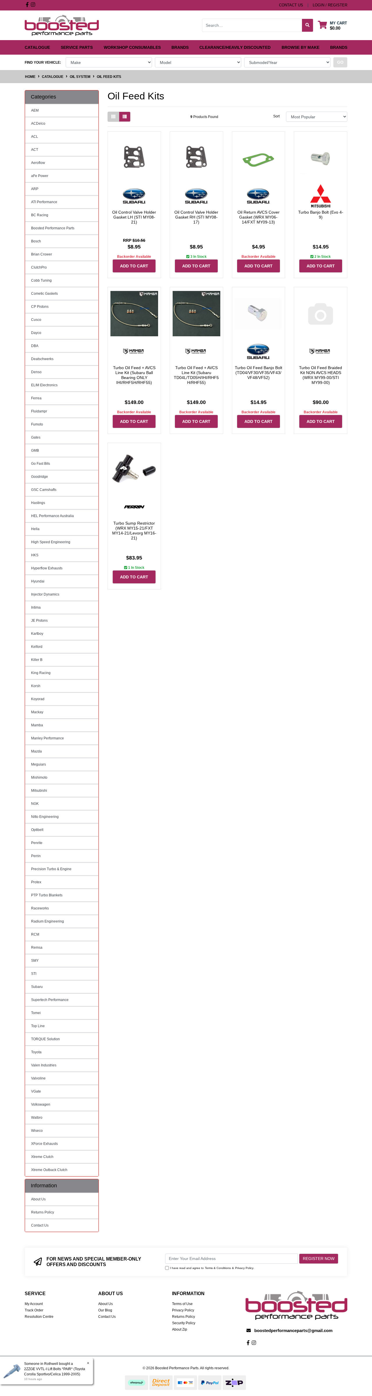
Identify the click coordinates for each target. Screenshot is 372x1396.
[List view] (124, 117)
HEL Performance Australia (52, 516)
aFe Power (39, 176)
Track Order (34, 1310)
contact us (291, 5)
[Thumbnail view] (113, 117)
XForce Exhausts (44, 1144)
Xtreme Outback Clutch (49, 1170)
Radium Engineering (47, 921)
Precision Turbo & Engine (51, 869)
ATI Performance (44, 202)
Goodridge (39, 477)
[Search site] (307, 25)
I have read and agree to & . (212, 1268)
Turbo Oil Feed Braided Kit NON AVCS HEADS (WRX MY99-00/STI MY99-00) (320, 375)
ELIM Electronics (44, 385)
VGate (36, 1091)
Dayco (36, 333)
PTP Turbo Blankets (46, 895)
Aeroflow (38, 163)
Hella (35, 529)
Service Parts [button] (77, 47)
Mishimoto (39, 777)
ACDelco (38, 123)
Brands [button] (180, 47)
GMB (35, 450)
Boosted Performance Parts (52, 228)
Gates (35, 437)
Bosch (36, 241)
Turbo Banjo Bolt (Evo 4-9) (320, 214)
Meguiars (38, 764)
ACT (34, 150)
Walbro (36, 1118)
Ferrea (36, 398)
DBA (34, 346)
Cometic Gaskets (44, 294)
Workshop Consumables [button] (132, 47)
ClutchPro (39, 267)
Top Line (38, 1026)
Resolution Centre (39, 1317)
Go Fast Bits (40, 464)
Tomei (36, 1013)
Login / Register (330, 5)
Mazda (36, 751)
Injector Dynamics (45, 594)
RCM (35, 934)
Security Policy (183, 1323)
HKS (34, 555)
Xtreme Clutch (42, 1157)
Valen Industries (43, 1065)
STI (33, 974)
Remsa (36, 947)
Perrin (36, 856)
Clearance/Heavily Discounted (235, 47)
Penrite (36, 843)
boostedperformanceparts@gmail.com (293, 1330)
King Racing (41, 673)
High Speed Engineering (50, 542)
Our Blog (105, 1310)
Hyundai (37, 581)
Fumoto (37, 424)
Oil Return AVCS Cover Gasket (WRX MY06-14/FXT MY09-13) (258, 217)
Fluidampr (39, 411)
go (340, 62)
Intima (36, 607)
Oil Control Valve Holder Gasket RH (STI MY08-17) (196, 217)
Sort (276, 116)
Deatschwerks (42, 359)
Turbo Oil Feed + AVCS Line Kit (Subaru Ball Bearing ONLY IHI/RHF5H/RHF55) (134, 375)
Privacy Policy (244, 1268)
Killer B (36, 660)
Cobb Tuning (41, 280)
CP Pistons (40, 307)
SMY (35, 961)
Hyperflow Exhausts (46, 568)
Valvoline (38, 1078)
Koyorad (37, 699)
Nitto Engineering (45, 817)
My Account (34, 1304)
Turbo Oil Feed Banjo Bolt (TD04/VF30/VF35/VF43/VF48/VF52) (258, 372)
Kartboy (37, 634)
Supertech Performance (50, 1000)
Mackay (37, 712)
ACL (34, 137)
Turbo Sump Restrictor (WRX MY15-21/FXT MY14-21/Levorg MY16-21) (134, 530)
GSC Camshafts (43, 490)
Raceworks (40, 908)
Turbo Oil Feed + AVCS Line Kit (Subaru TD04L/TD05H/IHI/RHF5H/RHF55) (196, 375)
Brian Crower (41, 254)
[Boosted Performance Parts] (62, 25)
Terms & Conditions (218, 1268)
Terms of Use (182, 1304)
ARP (34, 189)
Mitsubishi (39, 791)
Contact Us (40, 1225)
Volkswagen (40, 1104)
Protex (36, 882)
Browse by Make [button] (300, 47)
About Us (38, 1199)
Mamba (37, 725)
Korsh (35, 686)
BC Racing (39, 215)
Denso (36, 372)
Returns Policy (42, 1212)
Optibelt (37, 830)
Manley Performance (47, 738)
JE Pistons (39, 621)
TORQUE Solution (45, 1039)
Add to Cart (134, 266)
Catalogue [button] (37, 47)
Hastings (38, 503)
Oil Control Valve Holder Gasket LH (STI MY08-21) (134, 217)
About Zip (179, 1329)
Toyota (36, 1052)
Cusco (36, 320)
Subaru (37, 987)
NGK (35, 804)
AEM (35, 110)
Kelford (36, 647)
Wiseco (37, 1131)
